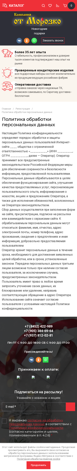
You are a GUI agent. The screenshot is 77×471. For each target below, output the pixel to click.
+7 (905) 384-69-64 (38, 331)
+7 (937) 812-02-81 (38, 335)
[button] (43, 5)
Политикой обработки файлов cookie (38, 459)
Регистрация (23, 108)
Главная (6, 108)
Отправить (70, 406)
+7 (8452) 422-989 (39, 326)
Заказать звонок (53, 40)
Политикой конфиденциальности (36, 428)
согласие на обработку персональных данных (36, 422)
